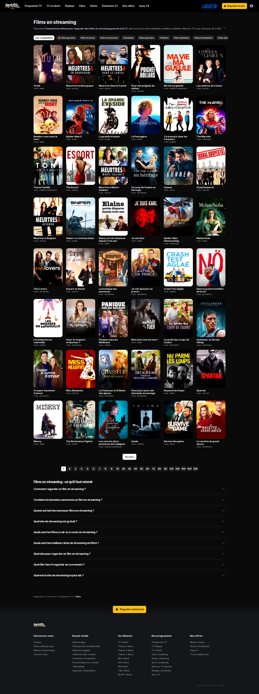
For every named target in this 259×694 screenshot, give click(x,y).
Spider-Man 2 (74, 136)
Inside (134, 441)
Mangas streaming (161, 670)
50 (141, 468)
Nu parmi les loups (174, 390)
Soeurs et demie (75, 289)
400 (189, 468)
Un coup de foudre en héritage (143, 188)
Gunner (168, 187)
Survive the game (174, 441)
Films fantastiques (227, 38)
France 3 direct (126, 650)
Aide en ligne (79, 642)
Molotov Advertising (44, 650)
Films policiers (146, 38)
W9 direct (123, 666)
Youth (37, 85)
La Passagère (139, 136)
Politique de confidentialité (86, 646)
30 (129, 468)
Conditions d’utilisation (84, 658)
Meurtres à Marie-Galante (109, 188)
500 (195, 468)
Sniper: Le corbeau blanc (80, 238)
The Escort (72, 187)
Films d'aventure (109, 38)
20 (123, 468)
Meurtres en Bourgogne (80, 85)
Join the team (41, 654)
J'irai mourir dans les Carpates (175, 138)
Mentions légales (81, 650)
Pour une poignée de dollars (143, 87)
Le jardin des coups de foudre (176, 341)
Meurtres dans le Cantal (112, 85)
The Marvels (203, 136)
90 (165, 468)
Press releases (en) (44, 646)
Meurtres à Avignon (45, 238)
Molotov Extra (197, 642)
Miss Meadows (74, 390)
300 (183, 468)
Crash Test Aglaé (174, 289)
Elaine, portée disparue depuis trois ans (112, 239)
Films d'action (88, 38)
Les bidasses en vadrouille (43, 341)
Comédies (128, 38)
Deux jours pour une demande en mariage (143, 392)
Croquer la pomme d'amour (44, 392)
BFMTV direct (125, 674)
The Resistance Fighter (79, 441)
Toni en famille (42, 187)
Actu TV (156, 674)
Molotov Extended (199, 646)
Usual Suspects (205, 187)
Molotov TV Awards (162, 666)
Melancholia (203, 238)
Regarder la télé (236, 6)
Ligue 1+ (194, 650)
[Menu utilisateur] (251, 6)
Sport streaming (160, 662)
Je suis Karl (137, 238)
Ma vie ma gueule (173, 85)
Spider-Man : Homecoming (171, 239)
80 (159, 468)
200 (177, 468)
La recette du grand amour (207, 442)
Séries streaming (160, 658)
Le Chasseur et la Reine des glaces (112, 392)
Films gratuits (66, 38)
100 (172, 468)
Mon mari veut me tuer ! (144, 339)
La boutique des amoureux (108, 290)
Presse (37, 642)
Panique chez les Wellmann (108, 341)
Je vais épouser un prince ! (142, 290)
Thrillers (163, 38)
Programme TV (159, 642)
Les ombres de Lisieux (209, 85)
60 (147, 468)
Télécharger (78, 666)
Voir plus (129, 457)
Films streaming (160, 654)
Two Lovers (40, 289)
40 (135, 468)
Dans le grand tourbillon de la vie (209, 290)
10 (117, 468)
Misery (38, 441)
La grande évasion (109, 136)
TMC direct (124, 670)
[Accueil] (12, 6)
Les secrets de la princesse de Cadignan (112, 442)
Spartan (201, 390)
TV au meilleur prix (199, 654)
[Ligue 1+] (210, 6)
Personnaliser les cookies (85, 662)
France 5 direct (126, 654)
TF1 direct (123, 642)
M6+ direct (123, 658)
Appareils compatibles (83, 670)
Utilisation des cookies (84, 654)
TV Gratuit (157, 650)
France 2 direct (125, 646)
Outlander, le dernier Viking (208, 341)
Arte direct (123, 662)
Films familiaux (181, 38)
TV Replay (157, 646)
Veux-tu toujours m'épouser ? (75, 341)
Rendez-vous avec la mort (45, 138)
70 (153, 468)
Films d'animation (203, 38)
